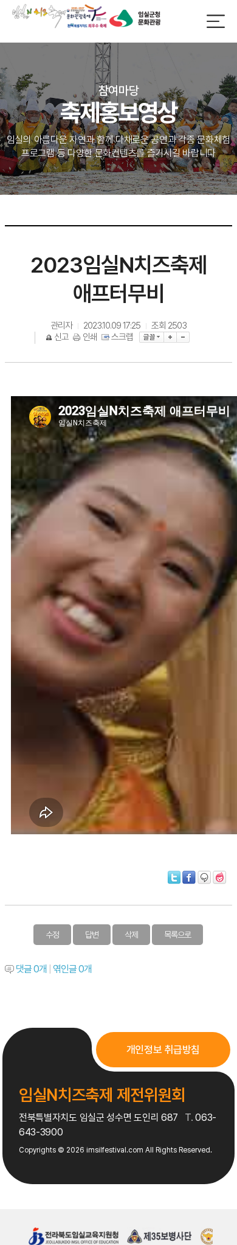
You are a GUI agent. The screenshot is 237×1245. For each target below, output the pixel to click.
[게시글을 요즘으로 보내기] (219, 877)
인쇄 (90, 337)
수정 (52, 935)
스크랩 (122, 337)
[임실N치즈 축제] (59, 16)
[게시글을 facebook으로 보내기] (189, 877)
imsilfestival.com (114, 1150)
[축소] (183, 337)
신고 (61, 337)
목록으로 (177, 935)
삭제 (131, 935)
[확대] (170, 337)
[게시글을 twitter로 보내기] (174, 877)
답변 (91, 935)
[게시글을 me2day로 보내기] (204, 877)
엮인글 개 (72, 969)
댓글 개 (31, 969)
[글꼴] (151, 337)
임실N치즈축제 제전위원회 (102, 1095)
